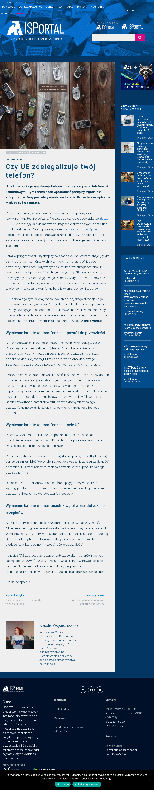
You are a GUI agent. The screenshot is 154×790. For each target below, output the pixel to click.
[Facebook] (128, 10)
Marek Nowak (130, 354)
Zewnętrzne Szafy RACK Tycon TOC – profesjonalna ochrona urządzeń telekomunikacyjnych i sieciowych (137, 298)
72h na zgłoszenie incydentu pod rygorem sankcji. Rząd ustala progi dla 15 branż (145, 124)
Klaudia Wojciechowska (59, 626)
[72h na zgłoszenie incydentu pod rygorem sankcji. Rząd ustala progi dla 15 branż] (127, 120)
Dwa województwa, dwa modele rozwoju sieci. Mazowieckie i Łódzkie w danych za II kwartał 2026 (144, 230)
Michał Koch (129, 278)
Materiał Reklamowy (133, 311)
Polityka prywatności (86, 784)
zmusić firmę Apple (84, 229)
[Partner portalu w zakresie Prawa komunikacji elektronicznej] (133, 27)
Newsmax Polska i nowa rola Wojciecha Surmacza (137, 326)
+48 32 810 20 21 (116, 726)
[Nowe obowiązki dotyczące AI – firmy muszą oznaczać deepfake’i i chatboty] (127, 201)
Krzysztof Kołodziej (133, 332)
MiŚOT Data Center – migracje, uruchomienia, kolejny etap (136, 371)
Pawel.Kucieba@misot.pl (121, 750)
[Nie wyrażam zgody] (149, 780)
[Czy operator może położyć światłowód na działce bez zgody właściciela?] (127, 177)
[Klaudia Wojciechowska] (20, 644)
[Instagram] (91, 689)
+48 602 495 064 (115, 754)
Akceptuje (63, 784)
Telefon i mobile (38, 152)
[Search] (140, 37)
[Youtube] (137, 10)
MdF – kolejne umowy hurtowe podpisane (135, 347)
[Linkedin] (132, 10)
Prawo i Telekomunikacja (17, 152)
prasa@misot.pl (115, 721)
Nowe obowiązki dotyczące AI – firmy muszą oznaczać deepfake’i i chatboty (145, 204)
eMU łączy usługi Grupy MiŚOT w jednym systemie (136, 272)
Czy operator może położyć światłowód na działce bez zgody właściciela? (144, 179)
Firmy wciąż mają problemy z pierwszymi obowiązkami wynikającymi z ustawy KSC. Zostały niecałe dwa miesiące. (145, 153)
